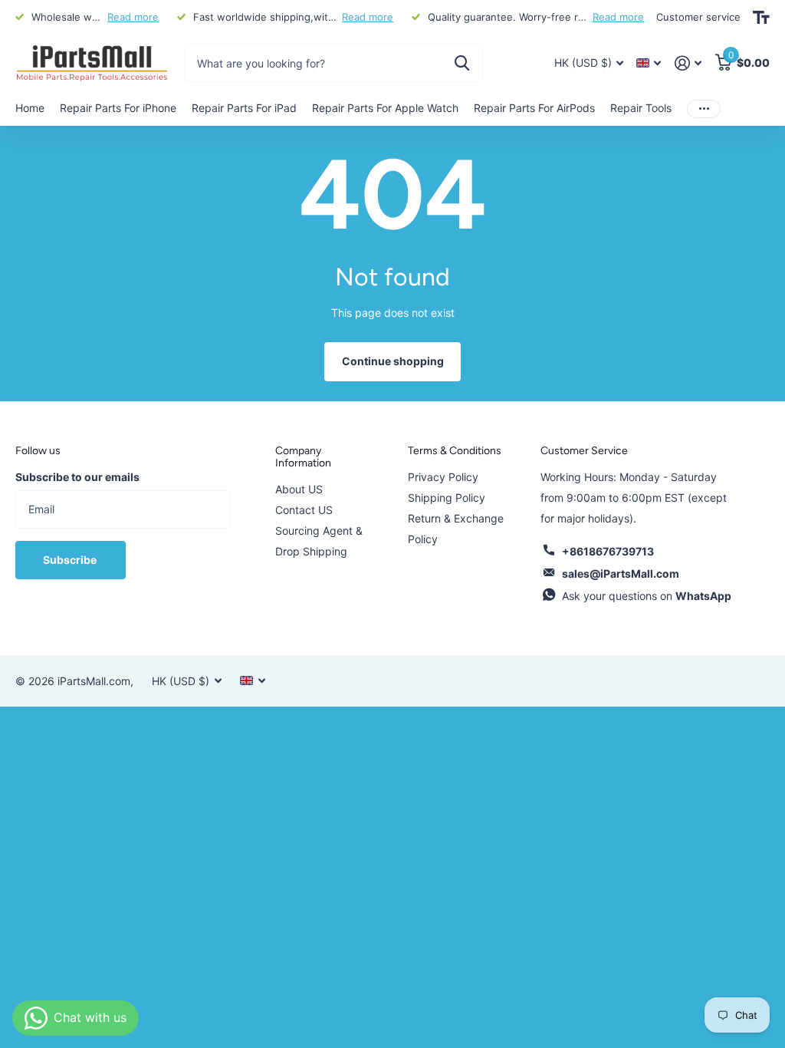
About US (299, 489)
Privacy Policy (443, 476)
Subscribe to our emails (77, 476)
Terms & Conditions (454, 450)
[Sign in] (688, 63)
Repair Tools (641, 107)
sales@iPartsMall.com (620, 573)
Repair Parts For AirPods (534, 107)
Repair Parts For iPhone (118, 107)
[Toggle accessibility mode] (761, 18)
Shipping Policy (446, 497)
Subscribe (71, 559)
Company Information (303, 457)
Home (29, 107)
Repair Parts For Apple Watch (385, 107)
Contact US (304, 509)
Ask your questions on (646, 595)
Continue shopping (393, 360)
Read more (133, 17)
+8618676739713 (608, 551)
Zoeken (462, 63)
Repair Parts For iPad (244, 107)
